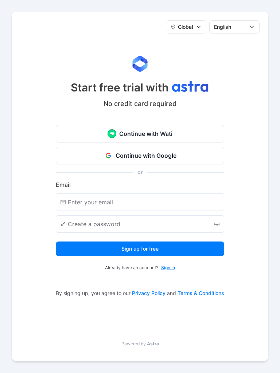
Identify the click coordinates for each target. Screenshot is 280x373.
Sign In (168, 267)
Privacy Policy (149, 293)
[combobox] (186, 27)
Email (63, 184)
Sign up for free (140, 249)
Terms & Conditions (201, 293)
